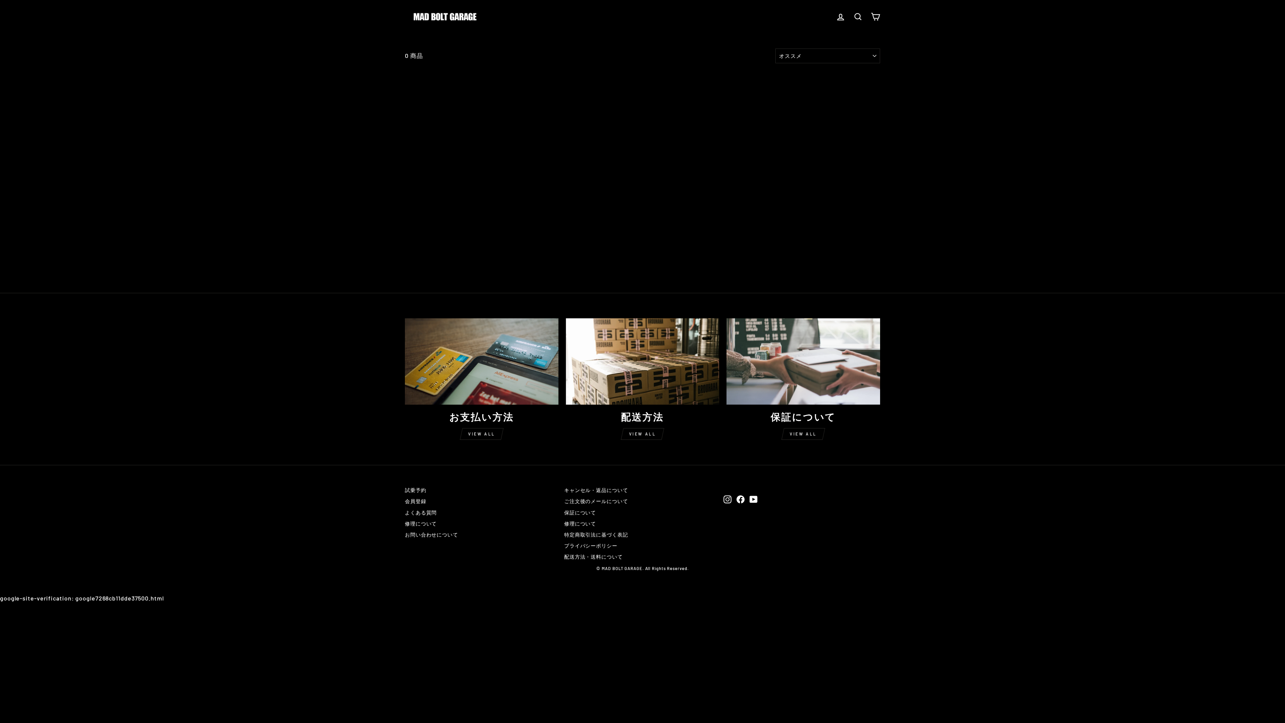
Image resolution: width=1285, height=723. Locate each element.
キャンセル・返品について (596, 490)
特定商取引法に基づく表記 (596, 535)
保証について (580, 512)
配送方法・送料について (593, 557)
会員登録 (415, 501)
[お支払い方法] (482, 361)
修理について (421, 523)
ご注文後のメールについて (596, 501)
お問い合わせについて (431, 535)
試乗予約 (415, 490)
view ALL (481, 433)
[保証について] (803, 361)
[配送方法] (642, 361)
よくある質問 (421, 512)
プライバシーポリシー (590, 546)
